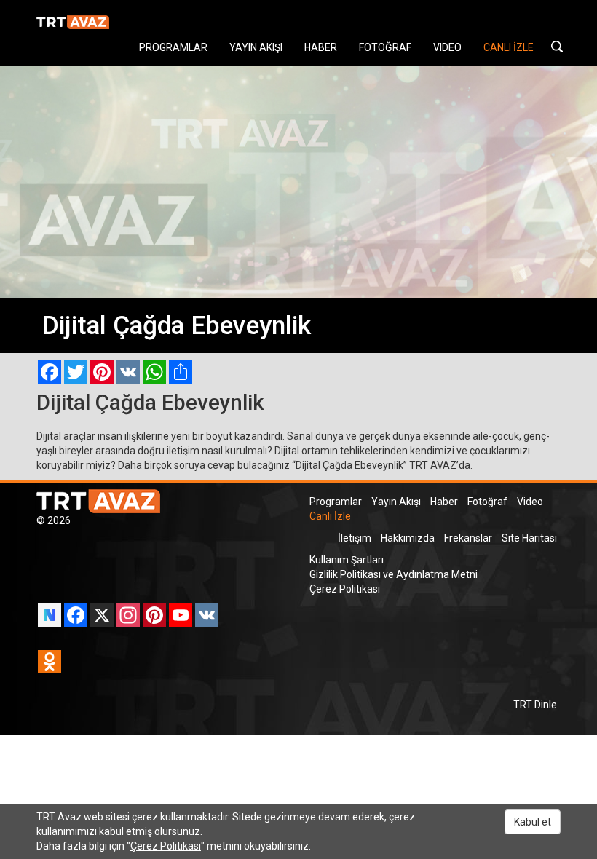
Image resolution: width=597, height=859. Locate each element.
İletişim (354, 538)
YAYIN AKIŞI (255, 47)
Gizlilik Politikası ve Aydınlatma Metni (393, 574)
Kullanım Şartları (346, 560)
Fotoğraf (487, 501)
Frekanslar (468, 538)
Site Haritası (529, 538)
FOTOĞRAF (385, 47)
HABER (320, 47)
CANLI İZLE (508, 47)
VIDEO (447, 47)
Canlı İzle (330, 516)
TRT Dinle (535, 704)
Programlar (335, 501)
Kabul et (532, 822)
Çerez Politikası (344, 589)
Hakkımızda (408, 538)
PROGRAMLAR (173, 47)
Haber (444, 501)
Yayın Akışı (396, 501)
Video (530, 501)
